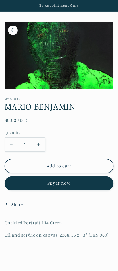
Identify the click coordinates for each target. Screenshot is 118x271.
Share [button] (17, 204)
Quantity (12, 132)
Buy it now (59, 183)
